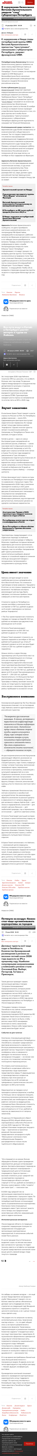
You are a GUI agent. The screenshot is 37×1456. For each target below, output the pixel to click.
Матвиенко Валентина (9, 295)
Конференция (13, 1415)
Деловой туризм (20, 1406)
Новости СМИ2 (7, 315)
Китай (20, 883)
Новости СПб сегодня (8, 887)
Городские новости (24, 887)
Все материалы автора (9, 35)
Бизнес (4, 1415)
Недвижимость (26, 1413)
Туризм (24, 880)
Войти (30, 2)
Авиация (27, 883)
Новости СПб (19, 885)
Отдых (17, 880)
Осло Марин (7, 102)
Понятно (29, 1444)
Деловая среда (6, 1408)
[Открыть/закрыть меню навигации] (19, 2)
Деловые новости (7, 885)
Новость (9, 880)
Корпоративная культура (10, 1410)
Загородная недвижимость (10, 1413)
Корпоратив (17, 1408)
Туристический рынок (9, 883)
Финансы (22, 295)
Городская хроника (7, 890)
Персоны (17, 292)
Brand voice (23, 1415)
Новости (9, 292)
